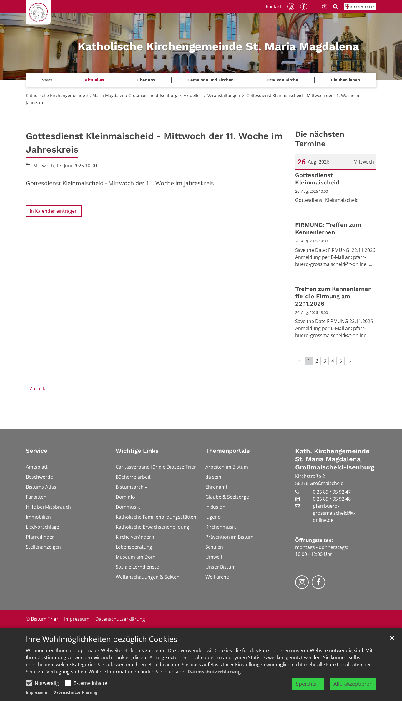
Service (36, 450)
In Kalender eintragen (54, 211)
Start (47, 80)
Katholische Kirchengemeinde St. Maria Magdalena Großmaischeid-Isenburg (101, 95)
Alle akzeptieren (353, 683)
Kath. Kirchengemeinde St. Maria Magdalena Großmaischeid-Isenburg (334, 459)
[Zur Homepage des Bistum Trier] (360, 6)
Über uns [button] (146, 80)
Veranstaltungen (223, 95)
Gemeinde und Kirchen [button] (210, 80)
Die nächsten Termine (319, 139)
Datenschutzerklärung (214, 671)
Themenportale (227, 450)
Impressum (36, 692)
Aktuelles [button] (94, 80)
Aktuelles (193, 95)
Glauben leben (345, 80)
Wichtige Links (137, 450)
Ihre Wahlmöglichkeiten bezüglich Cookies (101, 639)
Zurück (37, 388)
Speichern (308, 683)
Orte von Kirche (282, 80)
